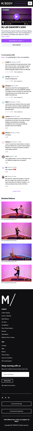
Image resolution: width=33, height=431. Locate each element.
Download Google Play (16, 411)
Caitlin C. (8, 62)
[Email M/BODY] (9, 398)
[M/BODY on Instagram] (6, 398)
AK (6, 176)
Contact (4, 345)
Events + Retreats (6, 316)
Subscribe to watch (15, 41)
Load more (16, 191)
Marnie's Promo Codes (8, 337)
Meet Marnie (5, 319)
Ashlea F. (8, 142)
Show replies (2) (18, 72)
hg (6, 167)
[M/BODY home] (6, 3)
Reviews (4, 331)
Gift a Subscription (7, 361)
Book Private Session (7, 328)
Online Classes (6, 312)
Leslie (7, 156)
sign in (3, 57)
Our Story (4, 322)
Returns (4, 351)
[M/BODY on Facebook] (2, 398)
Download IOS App (16, 403)
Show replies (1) (18, 81)
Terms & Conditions (7, 358)
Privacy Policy (5, 354)
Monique (8, 86)
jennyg (7, 76)
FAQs (3, 348)
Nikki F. (7, 102)
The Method (5, 325)
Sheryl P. (7, 133)
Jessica (7, 116)
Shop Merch (5, 334)
